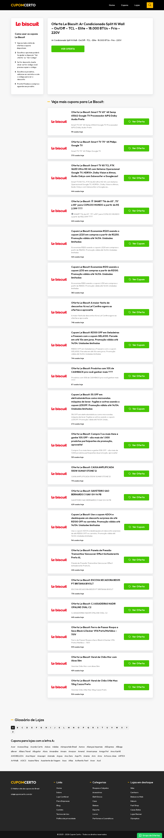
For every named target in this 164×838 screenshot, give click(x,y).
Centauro (134, 792)
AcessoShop (22, 747)
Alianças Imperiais (95, 747)
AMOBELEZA (17, 756)
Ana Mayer (30, 756)
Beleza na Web (136, 797)
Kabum (133, 801)
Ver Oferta (68, 48)
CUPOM (23, 5)
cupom (23, 782)
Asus (64, 761)
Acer (13, 747)
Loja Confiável (62, 797)
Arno (100, 756)
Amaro (63, 751)
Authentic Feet (81, 761)
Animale (51, 756)
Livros (95, 814)
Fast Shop (134, 805)
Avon (92, 761)
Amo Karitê (115, 751)
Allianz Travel (24, 751)
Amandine (53, 751)
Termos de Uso (62, 814)
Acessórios (97, 792)
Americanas (91, 751)
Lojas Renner (136, 814)
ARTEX (121, 756)
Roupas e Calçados (101, 788)
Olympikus (134, 818)
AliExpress (109, 747)
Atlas (70, 761)
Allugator (36, 751)
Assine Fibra (33, 761)
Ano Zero (68, 756)
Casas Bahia (135, 810)
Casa (95, 801)
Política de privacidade (66, 818)
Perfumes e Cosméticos (103, 818)
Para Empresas (63, 801)
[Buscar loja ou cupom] (150, 5)
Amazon (72, 751)
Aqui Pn (78, 756)
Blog (58, 805)
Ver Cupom (138, 243)
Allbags (119, 747)
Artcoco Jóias (110, 756)
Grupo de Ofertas (151, 835)
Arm (94, 756)
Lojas (137, 5)
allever (14, 751)
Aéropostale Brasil (68, 747)
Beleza (95, 805)
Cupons (124, 5)
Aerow (82, 747)
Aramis (86, 756)
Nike (132, 788)
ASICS (23, 761)
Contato (59, 810)
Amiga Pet (104, 751)
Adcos (47, 747)
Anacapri (41, 756)
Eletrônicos (97, 797)
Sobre (59, 792)
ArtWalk (14, 761)
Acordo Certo (36, 747)
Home (112, 5)
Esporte (96, 810)
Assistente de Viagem (50, 761)
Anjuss (60, 756)
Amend (81, 751)
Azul (99, 761)
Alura (45, 751)
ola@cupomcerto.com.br (21, 794)
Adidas (55, 747)
